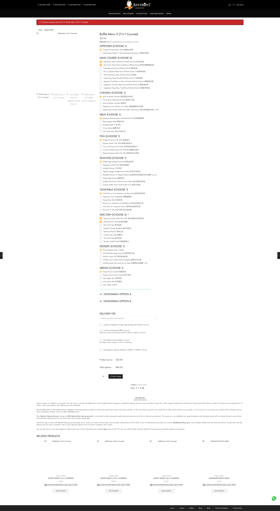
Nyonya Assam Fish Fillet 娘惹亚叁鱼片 (117, 143)
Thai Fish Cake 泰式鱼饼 (112, 225)
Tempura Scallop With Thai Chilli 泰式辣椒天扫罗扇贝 (123, 218)
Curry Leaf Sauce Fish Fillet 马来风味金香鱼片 (120, 146)
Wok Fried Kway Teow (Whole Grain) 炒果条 (119, 75)
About (172, 508)
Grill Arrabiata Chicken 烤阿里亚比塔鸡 (118, 97)
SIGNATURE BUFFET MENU (219, 478)
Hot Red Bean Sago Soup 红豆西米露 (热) (119, 253)
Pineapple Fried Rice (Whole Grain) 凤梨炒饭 (120, 68)
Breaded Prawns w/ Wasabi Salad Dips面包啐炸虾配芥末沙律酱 (130, 175)
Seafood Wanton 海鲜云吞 (113, 232)
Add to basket (116, 376)
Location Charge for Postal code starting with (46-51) (126, 325)
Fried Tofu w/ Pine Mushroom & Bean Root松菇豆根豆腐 (124, 193)
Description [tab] (140, 398)
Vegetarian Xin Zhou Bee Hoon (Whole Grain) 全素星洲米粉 (126, 85)
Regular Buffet (115, 13)
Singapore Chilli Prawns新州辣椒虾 (116, 165)
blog (105, 429)
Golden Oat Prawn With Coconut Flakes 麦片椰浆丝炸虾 (124, 181)
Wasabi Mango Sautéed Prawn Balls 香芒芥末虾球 (121, 171)
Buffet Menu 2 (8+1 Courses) (166, 478)
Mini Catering (128, 13)
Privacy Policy (237, 508)
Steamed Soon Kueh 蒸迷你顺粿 (115, 222)
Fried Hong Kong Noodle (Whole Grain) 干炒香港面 (123, 78)
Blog (200, 508)
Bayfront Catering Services (49, 416)
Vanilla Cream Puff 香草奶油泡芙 (115, 256)
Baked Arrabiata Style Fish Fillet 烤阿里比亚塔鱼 (121, 153)
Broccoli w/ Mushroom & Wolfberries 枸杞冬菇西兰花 (123, 203)
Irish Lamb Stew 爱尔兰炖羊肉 (114, 131)
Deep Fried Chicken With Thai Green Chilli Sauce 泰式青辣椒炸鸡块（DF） (131, 110)
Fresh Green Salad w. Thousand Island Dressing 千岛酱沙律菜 (126, 53)
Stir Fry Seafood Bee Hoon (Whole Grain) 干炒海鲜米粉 (124, 71)
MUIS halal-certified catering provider (80, 416)
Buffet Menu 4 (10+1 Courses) (114, 478)
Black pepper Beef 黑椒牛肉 (113, 121)
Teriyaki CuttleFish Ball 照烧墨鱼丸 (116, 241)
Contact (181, 508)
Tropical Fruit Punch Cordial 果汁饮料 (117, 275)
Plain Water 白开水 (110, 285)
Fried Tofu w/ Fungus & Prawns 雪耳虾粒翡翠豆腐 (121, 206)
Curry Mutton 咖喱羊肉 (111, 128)
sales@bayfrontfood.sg (180, 422)
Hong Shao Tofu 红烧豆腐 (112, 200)
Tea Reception (141, 13)
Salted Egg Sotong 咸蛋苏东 (113, 178)
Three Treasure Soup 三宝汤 (113, 250)
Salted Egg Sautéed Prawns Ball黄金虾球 (118, 162)
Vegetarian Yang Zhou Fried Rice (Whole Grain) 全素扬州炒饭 (126, 88)
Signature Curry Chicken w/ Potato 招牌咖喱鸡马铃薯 (123, 106)
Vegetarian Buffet (157, 13)
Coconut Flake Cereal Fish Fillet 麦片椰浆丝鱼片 (121, 150)
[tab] (140, 398)
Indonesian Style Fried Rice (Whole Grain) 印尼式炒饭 (123, 62)
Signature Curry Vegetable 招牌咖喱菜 (117, 197)
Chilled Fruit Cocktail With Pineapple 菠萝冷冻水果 (122, 260)
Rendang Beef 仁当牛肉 (112, 125)
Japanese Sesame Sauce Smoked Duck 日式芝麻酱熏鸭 (123, 118)
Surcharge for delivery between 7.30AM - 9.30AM (125, 350)
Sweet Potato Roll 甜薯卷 (112, 235)
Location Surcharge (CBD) (116, 330)
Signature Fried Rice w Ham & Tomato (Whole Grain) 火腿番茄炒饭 (128, 81)
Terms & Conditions (221, 508)
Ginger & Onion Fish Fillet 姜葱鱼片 (116, 140)
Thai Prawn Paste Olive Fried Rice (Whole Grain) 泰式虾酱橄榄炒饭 (128, 65)
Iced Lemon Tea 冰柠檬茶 (112, 281)
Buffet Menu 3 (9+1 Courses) (61, 478)
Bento (168, 13)
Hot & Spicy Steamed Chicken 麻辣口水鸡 (119, 100)
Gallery (191, 508)
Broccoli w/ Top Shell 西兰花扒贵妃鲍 (117, 210)
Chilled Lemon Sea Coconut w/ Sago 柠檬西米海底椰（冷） (126, 263)
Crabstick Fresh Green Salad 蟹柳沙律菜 (118, 50)
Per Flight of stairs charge (116, 340)
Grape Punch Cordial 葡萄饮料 (114, 272)
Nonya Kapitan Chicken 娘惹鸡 (114, 103)
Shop (208, 508)
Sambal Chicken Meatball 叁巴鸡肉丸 (117, 228)
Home (40, 30)
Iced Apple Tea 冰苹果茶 (112, 278)
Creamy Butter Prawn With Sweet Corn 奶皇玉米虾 (122, 185)
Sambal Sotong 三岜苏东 (112, 168)
